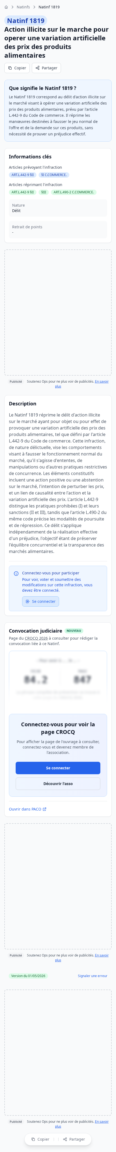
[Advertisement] (58, 312)
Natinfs (23, 6)
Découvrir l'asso (58, 783)
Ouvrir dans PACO (25, 809)
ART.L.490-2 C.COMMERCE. (74, 192)
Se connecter (44, 601)
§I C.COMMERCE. (54, 175)
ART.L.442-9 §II (23, 175)
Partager (49, 67)
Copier (20, 67)
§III (43, 192)
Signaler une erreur (92, 976)
